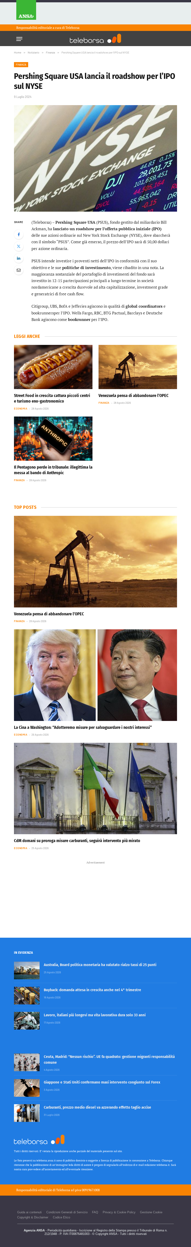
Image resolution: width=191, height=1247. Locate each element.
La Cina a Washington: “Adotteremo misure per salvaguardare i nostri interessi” (83, 727)
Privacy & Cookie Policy (119, 1212)
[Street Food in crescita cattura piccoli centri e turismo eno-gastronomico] (53, 367)
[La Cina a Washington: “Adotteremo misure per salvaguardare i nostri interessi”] (95, 675)
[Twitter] (18, 246)
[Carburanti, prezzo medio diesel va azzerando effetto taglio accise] (27, 1113)
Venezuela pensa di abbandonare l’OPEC (133, 395)
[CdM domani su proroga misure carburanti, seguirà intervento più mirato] (95, 788)
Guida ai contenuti (29, 1212)
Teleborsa (72, 27)
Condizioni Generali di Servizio (67, 1212)
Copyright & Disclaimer (32, 1217)
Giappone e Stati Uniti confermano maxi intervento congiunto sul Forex (102, 1082)
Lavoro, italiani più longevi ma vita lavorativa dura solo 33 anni (95, 1015)
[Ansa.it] (26, 12)
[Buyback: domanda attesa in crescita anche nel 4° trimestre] (27, 995)
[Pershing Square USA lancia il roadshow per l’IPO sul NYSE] (95, 158)
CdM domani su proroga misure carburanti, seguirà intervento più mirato (77, 840)
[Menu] (19, 37)
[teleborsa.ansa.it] (95, 38)
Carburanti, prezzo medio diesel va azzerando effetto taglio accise (97, 1107)
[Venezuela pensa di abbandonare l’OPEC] (138, 367)
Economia (20, 408)
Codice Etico (61, 1217)
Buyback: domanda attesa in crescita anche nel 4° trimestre (92, 989)
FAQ (95, 1212)
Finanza (21, 64)
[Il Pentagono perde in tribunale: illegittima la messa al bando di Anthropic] (53, 439)
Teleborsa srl (65, 1190)
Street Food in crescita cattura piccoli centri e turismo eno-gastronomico (52, 398)
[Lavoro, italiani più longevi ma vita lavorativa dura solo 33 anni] (27, 1021)
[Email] (18, 270)
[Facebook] (18, 234)
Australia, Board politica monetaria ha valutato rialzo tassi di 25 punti (100, 964)
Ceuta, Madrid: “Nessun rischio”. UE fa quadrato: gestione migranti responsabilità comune (109, 1059)
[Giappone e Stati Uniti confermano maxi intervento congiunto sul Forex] (27, 1088)
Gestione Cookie (151, 1212)
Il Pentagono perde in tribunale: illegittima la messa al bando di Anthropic (53, 470)
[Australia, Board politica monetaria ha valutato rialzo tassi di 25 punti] (27, 970)
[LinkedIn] (18, 258)
